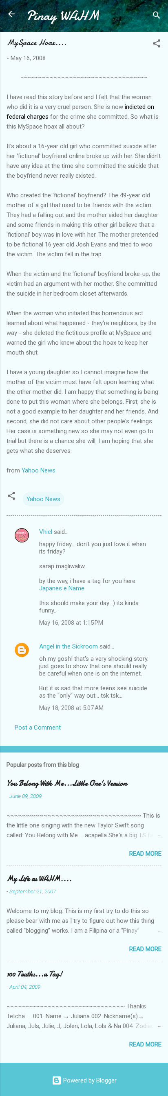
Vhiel (45, 532)
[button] (156, 44)
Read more (145, 853)
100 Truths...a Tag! (34, 974)
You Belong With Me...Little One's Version (67, 783)
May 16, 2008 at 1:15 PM (71, 622)
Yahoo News (38, 470)
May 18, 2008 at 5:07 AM (71, 708)
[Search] (156, 16)
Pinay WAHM (62, 16)
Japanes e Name (61, 588)
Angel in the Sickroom (68, 646)
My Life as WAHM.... (39, 879)
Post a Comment (38, 727)
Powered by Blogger (89, 1080)
